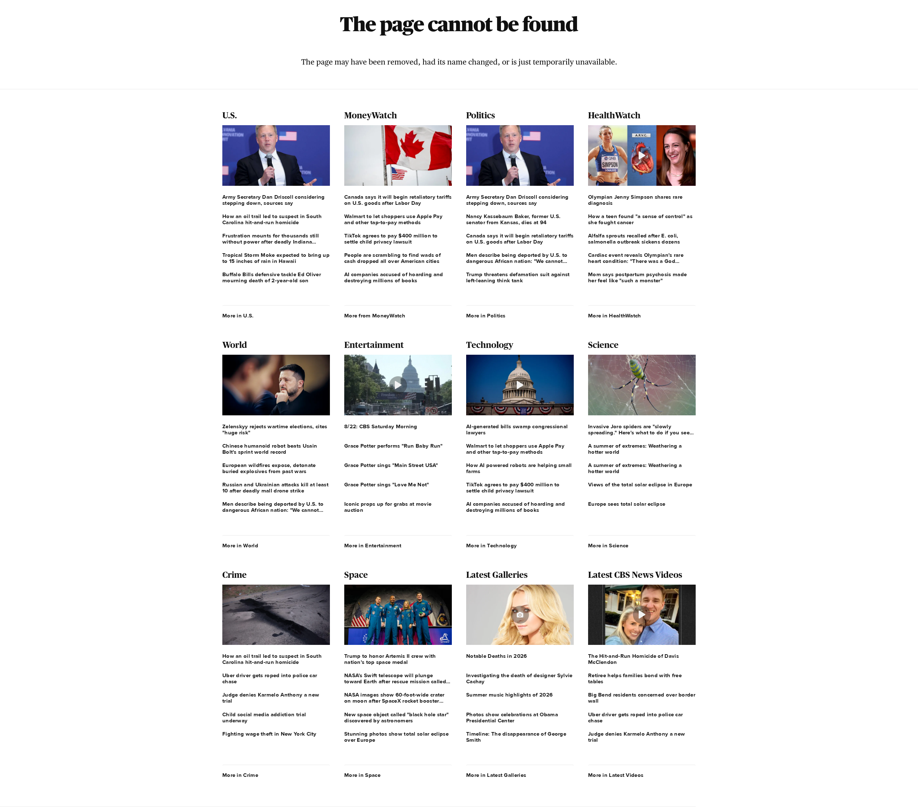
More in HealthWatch (614, 315)
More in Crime (240, 775)
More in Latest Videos (615, 775)
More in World (240, 545)
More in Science (608, 545)
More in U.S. (238, 315)
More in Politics (486, 315)
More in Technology (491, 545)
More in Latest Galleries (496, 775)
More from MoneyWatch (374, 315)
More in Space (362, 775)
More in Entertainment (372, 545)
